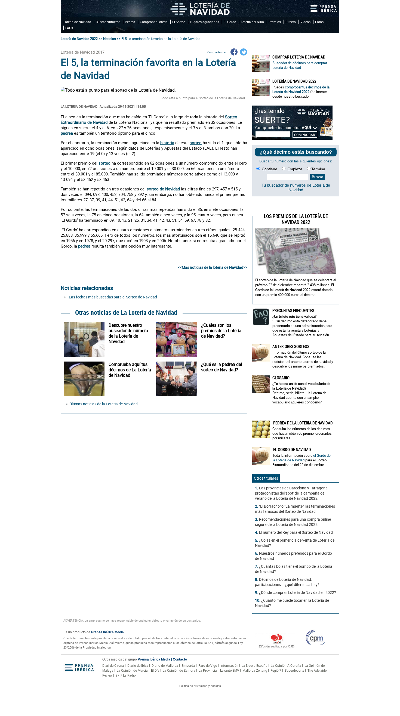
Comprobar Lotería (154, 22)
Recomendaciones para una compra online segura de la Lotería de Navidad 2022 (293, 522)
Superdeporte (294, 670)
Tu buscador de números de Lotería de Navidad (295, 187)
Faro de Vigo (207, 665)
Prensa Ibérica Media (107, 632)
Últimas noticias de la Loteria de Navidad (103, 403)
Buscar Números (108, 22)
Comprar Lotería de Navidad (298, 57)
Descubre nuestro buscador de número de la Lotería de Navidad (128, 333)
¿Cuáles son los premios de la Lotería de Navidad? (221, 330)
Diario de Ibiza (137, 665)
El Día (155, 670)
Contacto (180, 659)
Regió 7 (275, 670)
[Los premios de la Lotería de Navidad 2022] (178, 339)
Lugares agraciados (204, 22)
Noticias (109, 38)
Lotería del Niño (252, 22)
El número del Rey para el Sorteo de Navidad (296, 532)
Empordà (188, 665)
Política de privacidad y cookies (200, 685)
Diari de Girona (113, 665)
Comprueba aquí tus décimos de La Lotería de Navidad (130, 369)
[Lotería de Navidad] (200, 8)
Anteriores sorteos (290, 346)
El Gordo (230, 22)
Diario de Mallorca (165, 665)
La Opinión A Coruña (286, 665)
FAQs (69, 28)
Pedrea (130, 22)
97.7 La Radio (126, 675)
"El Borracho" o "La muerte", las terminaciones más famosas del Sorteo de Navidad (295, 509)
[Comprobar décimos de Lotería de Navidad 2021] (292, 138)
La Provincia (208, 670)
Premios (275, 22)
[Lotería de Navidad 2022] (261, 87)
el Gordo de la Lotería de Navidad (301, 457)
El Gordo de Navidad (291, 449)
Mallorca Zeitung (254, 670)
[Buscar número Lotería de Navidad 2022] (86, 339)
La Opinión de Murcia (132, 670)
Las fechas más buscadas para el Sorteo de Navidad (113, 297)
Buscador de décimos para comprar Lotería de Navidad (299, 65)
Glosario (281, 377)
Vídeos (305, 22)
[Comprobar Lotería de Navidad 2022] (86, 379)
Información (229, 665)
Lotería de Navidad (77, 22)
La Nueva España (254, 665)
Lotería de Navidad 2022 (79, 38)
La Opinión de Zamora (179, 670)
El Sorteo (178, 22)
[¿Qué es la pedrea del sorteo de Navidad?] (178, 379)
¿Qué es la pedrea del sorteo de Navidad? (221, 367)
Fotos (319, 22)
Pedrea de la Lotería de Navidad (302, 422)
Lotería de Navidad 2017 (82, 52)
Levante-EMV (229, 670)
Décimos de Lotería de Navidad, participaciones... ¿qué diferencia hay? (287, 582)
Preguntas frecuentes (293, 310)
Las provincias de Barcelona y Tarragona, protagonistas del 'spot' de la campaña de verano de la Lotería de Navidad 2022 (291, 493)
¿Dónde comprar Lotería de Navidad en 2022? (297, 592)
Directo (290, 22)
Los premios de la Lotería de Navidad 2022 (296, 219)
